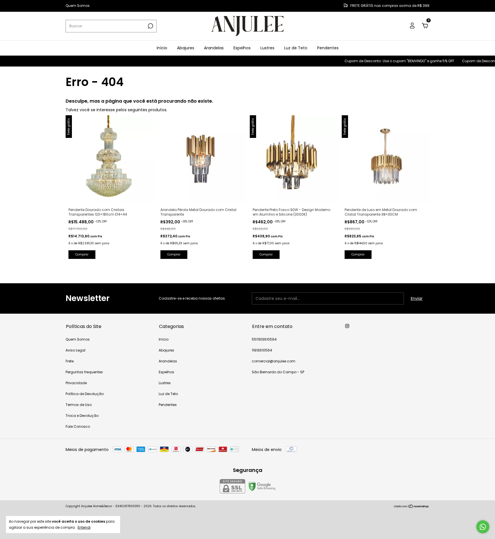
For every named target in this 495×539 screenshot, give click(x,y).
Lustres (267, 48)
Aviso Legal (75, 350)
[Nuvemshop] (411, 507)
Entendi (84, 527)
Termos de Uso (79, 404)
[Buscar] (150, 26)
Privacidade (76, 382)
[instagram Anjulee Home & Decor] (347, 326)
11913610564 (262, 350)
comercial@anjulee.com (273, 361)
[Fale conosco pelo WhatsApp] (482, 526)
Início (162, 48)
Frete (70, 361)
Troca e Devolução (82, 415)
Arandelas (214, 48)
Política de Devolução (85, 393)
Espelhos (242, 48)
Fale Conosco (78, 426)
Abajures (185, 48)
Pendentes (328, 48)
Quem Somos (78, 5)
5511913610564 (264, 339)
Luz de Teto (295, 48)
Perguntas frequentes (84, 372)
